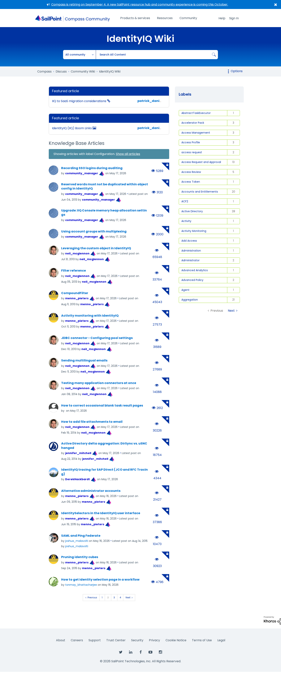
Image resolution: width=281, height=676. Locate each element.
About (60, 640)
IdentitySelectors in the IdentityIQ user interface (100, 513)
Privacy (154, 640)
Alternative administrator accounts (90, 491)
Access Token (190, 182)
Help (221, 18)
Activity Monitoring (193, 231)
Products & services (135, 18)
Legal (221, 640)
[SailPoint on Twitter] (120, 652)
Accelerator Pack (192, 123)
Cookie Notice (176, 640)
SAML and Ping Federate (80, 536)
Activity (186, 221)
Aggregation (189, 300)
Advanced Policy (192, 280)
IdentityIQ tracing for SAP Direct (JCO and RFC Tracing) (104, 472)
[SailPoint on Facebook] (140, 652)
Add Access (189, 241)
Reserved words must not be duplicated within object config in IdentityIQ (104, 186)
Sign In (234, 18)
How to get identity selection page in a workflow (100, 580)
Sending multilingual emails (84, 360)
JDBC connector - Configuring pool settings (97, 338)
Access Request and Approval (201, 162)
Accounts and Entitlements (199, 192)
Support (95, 640)
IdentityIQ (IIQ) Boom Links (72, 128)
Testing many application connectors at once (98, 383)
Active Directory (192, 211)
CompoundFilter (74, 293)
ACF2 (184, 201)
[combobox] (157, 54)
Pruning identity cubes (79, 557)
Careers (77, 640)
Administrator (190, 260)
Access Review (191, 172)
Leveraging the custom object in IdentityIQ (96, 248)
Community (188, 18)
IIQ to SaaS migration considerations (79, 101)
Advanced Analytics (194, 270)
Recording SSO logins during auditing (92, 168)
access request (191, 152)
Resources (165, 18)
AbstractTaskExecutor (196, 113)
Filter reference (73, 271)
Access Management (195, 133)
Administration (191, 250)
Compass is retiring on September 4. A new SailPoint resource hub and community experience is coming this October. (139, 4)
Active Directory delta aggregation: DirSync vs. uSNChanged (104, 445)
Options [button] (237, 71)
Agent (185, 290)
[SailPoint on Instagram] (160, 652)
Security (137, 640)
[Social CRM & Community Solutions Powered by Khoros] (272, 620)
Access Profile (190, 142)
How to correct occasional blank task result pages (102, 405)
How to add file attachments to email (92, 422)
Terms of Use (202, 640)
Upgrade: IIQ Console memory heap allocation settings (104, 212)
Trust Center (116, 640)
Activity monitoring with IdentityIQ (90, 316)
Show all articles (128, 154)
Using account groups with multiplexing (94, 231)
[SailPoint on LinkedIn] (130, 652)
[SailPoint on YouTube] (150, 652)
